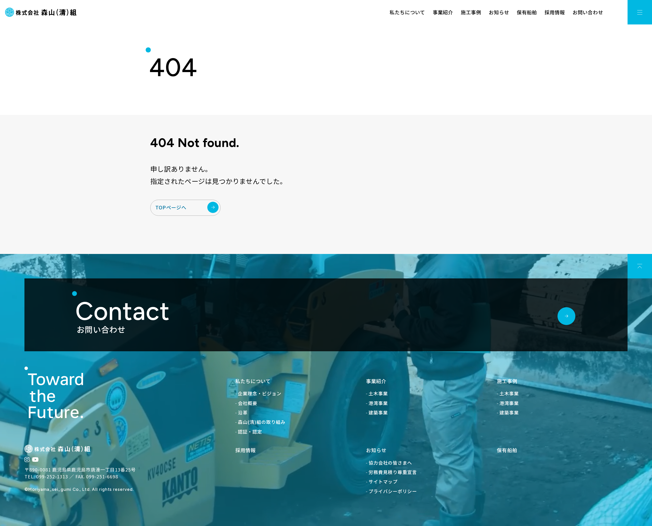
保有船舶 (527, 12)
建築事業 (378, 412)
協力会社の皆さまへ (390, 462)
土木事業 (378, 393)
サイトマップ (383, 481)
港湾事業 (378, 403)
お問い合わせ (588, 12)
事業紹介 (443, 12)
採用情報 (555, 12)
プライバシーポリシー (393, 491)
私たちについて (407, 12)
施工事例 (471, 12)
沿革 (243, 412)
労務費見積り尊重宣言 (393, 472)
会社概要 (247, 403)
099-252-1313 (52, 476)
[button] (640, 12)
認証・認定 (250, 431)
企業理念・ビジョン (259, 393)
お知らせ (499, 12)
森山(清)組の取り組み (262, 422)
